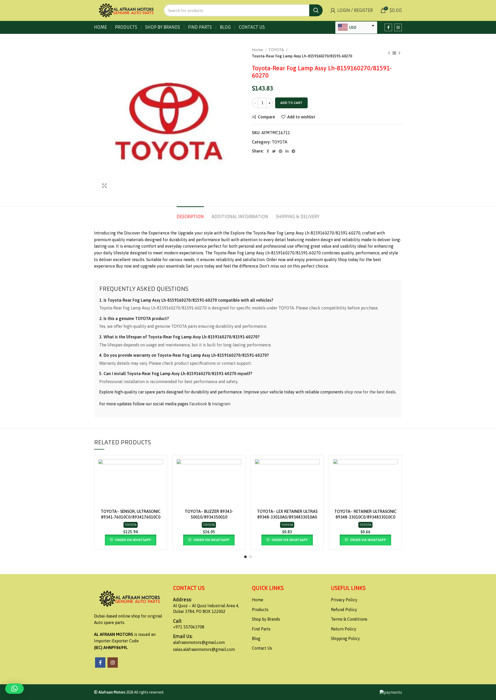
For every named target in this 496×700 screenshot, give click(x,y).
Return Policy (343, 629)
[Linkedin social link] (287, 151)
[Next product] (399, 53)
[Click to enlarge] (104, 185)
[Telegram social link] (293, 151)
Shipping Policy (345, 638)
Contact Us (262, 648)
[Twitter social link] (273, 151)
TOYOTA (276, 50)
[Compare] (159, 467)
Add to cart (291, 103)
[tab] (190, 214)
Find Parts (261, 629)
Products (260, 609)
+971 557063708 (188, 627)
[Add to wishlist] (159, 491)
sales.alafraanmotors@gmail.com (204, 649)
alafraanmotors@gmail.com (199, 642)
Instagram (221, 403)
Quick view (159, 479)
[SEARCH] (316, 10)
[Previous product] (389, 53)
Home (258, 50)
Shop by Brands (266, 619)
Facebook (198, 403)
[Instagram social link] (398, 27)
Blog (256, 638)
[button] (14, 688)
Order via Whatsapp (133, 540)
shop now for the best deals (370, 392)
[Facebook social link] (388, 27)
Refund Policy (344, 609)
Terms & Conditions (349, 619)
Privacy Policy (344, 599)
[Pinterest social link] (280, 151)
